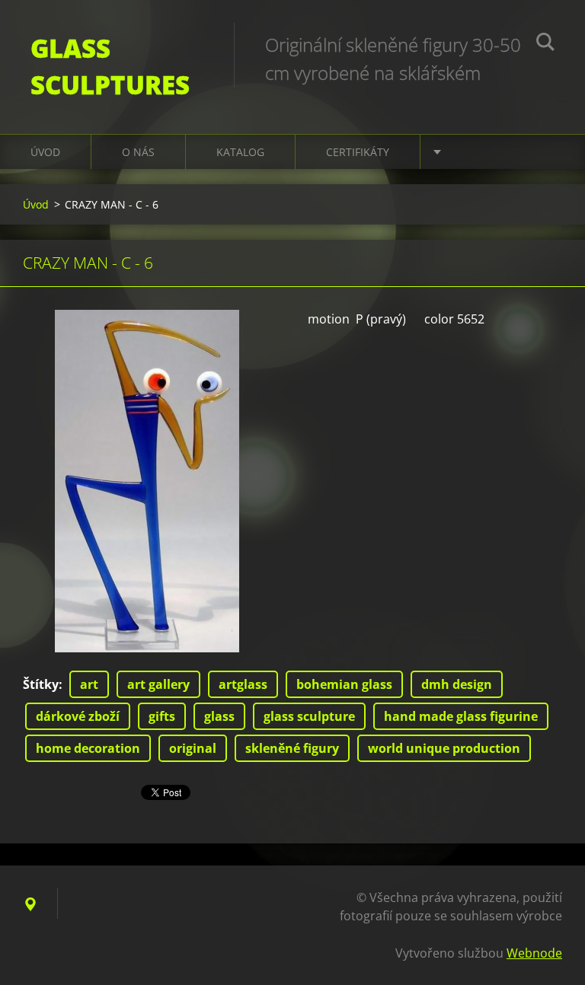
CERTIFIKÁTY (357, 152)
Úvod (45, 152)
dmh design (456, 684)
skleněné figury (292, 748)
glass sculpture (309, 716)
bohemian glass (344, 684)
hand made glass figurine (461, 716)
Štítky (41, 684)
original (192, 748)
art (89, 684)
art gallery (158, 684)
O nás (138, 152)
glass (219, 716)
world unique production (444, 748)
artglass (243, 684)
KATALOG (240, 152)
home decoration (88, 748)
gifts (162, 716)
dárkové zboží (78, 716)
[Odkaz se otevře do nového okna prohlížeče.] (147, 481)
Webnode (534, 953)
